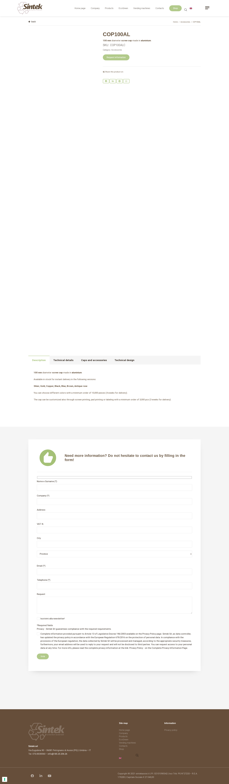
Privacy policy (170, 730)
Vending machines (127, 743)
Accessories (185, 22)
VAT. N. (40, 524)
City (39, 538)
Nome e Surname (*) (47, 481)
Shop (121, 749)
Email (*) (41, 565)
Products (123, 736)
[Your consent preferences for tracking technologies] (4, 779)
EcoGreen (123, 739)
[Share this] (106, 81)
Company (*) (43, 495)
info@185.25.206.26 (57, 754)
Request (41, 594)
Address (41, 509)
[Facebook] (32, 776)
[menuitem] (120, 758)
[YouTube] (50, 776)
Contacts (123, 746)
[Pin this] (119, 81)
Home (175, 22)
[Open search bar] (185, 10)
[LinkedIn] (41, 776)
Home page (124, 730)
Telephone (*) (43, 580)
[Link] (30, 8)
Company (123, 733)
